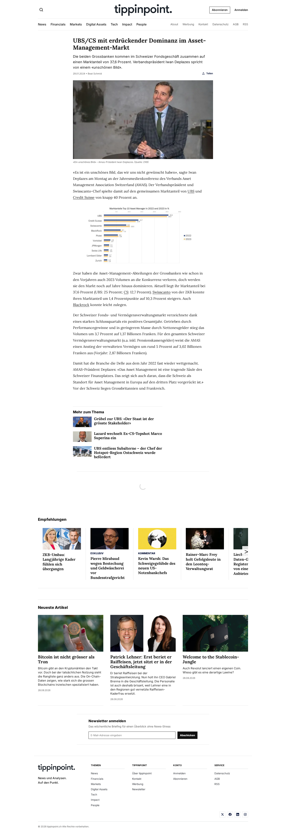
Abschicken (187, 735)
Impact (127, 24)
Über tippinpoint (142, 773)
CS (126, 292)
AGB (236, 24)
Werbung (188, 24)
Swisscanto (162, 292)
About (174, 24)
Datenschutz (220, 24)
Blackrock (81, 304)
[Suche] (41, 10)
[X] (222, 814)
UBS (191, 191)
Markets (76, 24)
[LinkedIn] (237, 814)
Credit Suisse (84, 197)
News (42, 24)
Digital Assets (96, 24)
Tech (114, 24)
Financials (58, 24)
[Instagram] (245, 814)
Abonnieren (220, 9)
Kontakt (203, 24)
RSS (245, 24)
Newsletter (138, 789)
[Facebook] (230, 814)
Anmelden (241, 9)
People (141, 24)
